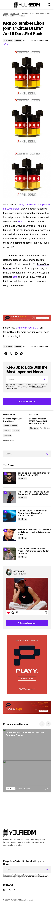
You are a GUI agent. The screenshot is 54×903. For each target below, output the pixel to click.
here (14, 276)
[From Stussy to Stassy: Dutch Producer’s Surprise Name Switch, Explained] (9, 554)
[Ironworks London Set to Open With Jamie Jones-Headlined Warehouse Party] (9, 535)
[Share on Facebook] (5, 353)
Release (18, 40)
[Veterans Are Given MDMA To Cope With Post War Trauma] (27, 760)
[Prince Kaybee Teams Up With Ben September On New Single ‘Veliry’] (9, 497)
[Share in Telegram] (16, 353)
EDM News (14, 14)
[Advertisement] (27, 664)
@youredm (19, 571)
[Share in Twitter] (11, 353)
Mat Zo (22, 221)
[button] (4, 4)
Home (5, 14)
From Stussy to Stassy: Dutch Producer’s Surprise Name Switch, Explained (34, 551)
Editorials (16, 431)
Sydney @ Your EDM (27, 327)
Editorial (7, 431)
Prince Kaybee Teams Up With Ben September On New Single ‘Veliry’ (33, 493)
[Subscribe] (45, 379)
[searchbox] (24, 454)
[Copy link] (21, 353)
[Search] (48, 453)
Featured (7, 436)
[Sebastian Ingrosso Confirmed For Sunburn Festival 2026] (9, 478)
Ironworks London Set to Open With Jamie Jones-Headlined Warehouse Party (34, 532)
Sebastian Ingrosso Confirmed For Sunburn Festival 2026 (34, 474)
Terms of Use (11, 388)
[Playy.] (27, 707)
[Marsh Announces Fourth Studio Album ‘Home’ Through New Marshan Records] (9, 516)
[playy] (27, 318)
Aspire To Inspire (10, 426)
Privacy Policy (37, 386)
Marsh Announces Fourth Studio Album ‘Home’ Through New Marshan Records (33, 513)
